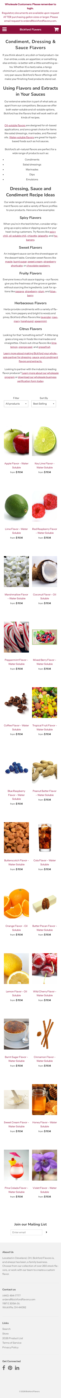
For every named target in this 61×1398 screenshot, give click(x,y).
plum (41, 291)
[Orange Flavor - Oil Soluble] (16, 903)
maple (8, 261)
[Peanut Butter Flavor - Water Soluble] (44, 768)
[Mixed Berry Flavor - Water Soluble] (44, 637)
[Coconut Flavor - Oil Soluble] (44, 571)
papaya (19, 291)
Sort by (44, 398)
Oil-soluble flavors (15, 125)
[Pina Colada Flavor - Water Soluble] (16, 1165)
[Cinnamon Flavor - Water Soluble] (44, 1034)
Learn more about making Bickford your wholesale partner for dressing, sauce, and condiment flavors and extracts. (30, 357)
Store (5, 1333)
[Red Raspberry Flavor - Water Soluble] (44, 506)
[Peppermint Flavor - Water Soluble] (16, 637)
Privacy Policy (10, 1347)
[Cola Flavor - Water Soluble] (44, 837)
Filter (16, 398)
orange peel (25, 346)
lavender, (46, 317)
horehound (27, 321)
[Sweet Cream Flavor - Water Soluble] (16, 1099)
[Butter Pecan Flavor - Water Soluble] (44, 903)
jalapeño (43, 235)
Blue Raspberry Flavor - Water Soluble (16, 794)
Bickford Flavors (30, 29)
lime (53, 342)
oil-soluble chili (17, 235)
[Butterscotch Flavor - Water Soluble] (16, 837)
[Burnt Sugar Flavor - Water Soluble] (16, 1034)
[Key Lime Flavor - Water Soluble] (44, 440)
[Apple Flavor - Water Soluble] (16, 440)
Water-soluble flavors (21, 137)
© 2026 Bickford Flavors (29, 1391)
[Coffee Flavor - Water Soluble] (16, 702)
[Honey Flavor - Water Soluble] (44, 1099)
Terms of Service (11, 1342)
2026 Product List (12, 1338)
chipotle (32, 235)
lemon (14, 346)
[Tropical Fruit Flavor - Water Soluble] (44, 702)
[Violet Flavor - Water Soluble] (44, 1165)
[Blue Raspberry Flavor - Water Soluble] (16, 768)
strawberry (31, 291)
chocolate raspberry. (38, 265)
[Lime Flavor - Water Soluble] (16, 506)
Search (6, 1328)
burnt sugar (20, 261)
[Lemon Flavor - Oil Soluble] (16, 968)
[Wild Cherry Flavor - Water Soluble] (44, 968)
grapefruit (44, 346)
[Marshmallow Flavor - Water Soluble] (16, 571)
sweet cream (35, 261)
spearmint (41, 321)
